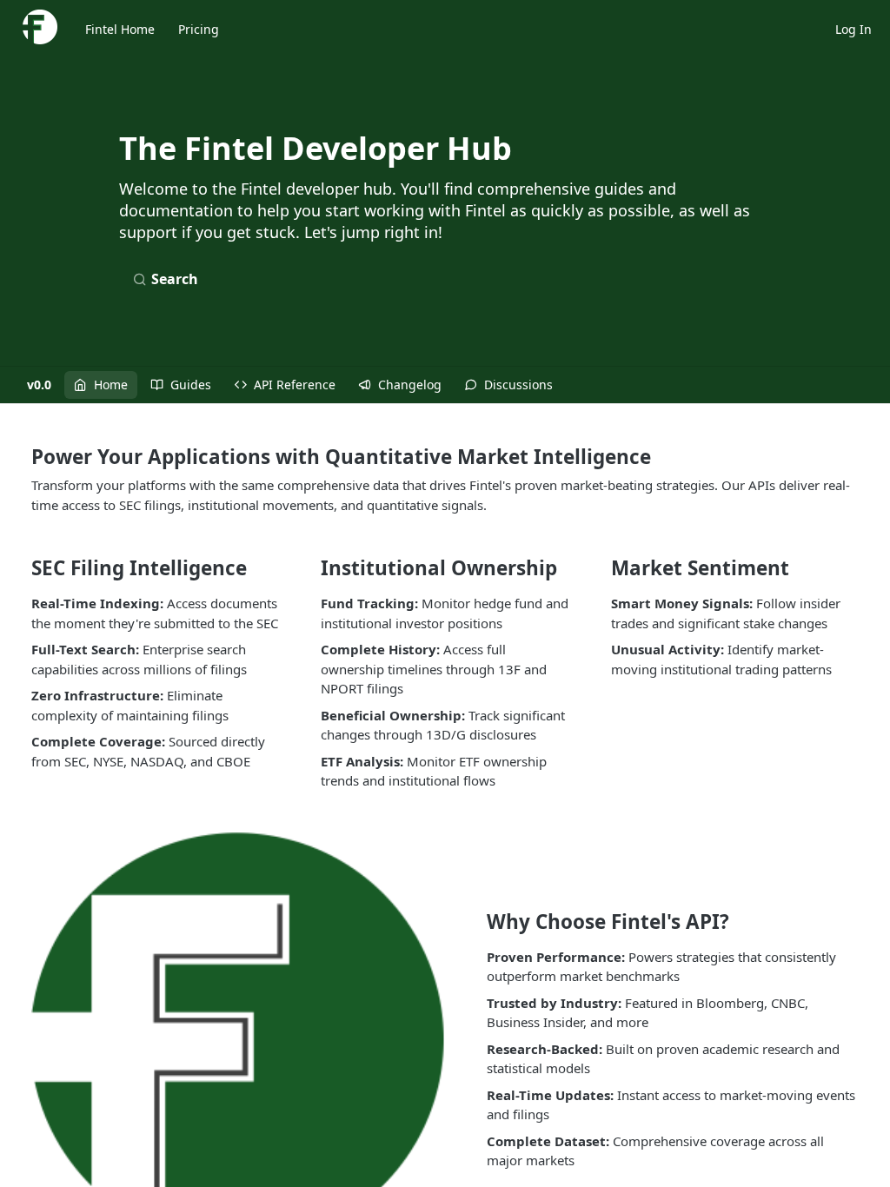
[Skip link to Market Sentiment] (599, 568)
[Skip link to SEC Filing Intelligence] (19, 568)
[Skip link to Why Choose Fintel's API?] (475, 921)
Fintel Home (120, 29)
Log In (853, 29)
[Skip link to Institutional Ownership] (309, 568)
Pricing (198, 29)
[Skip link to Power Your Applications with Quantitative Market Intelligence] (19, 456)
